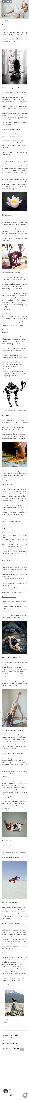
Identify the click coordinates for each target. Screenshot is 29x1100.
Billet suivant (5, 1041)
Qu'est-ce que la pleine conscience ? (11, 1037)
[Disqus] (14, 1071)
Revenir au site (8, 1)
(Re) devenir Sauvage (10, 1043)
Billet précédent (6, 1033)
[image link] (14, 393)
